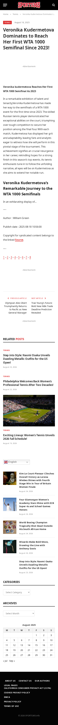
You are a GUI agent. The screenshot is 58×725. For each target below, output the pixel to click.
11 (7, 645)
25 (7, 655)
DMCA (7, 697)
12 (14, 645)
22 (36, 650)
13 (21, 645)
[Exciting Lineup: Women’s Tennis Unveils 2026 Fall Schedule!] (29, 410)
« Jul (5, 660)
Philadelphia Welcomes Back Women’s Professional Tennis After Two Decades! (28, 383)
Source (19, 239)
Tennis (7, 22)
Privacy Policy (12, 701)
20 (21, 650)
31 (51, 655)
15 (36, 645)
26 (14, 655)
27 (21, 655)
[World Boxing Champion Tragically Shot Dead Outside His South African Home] (9, 527)
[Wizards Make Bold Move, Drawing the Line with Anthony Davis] (9, 546)
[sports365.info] (28, 5)
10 (51, 640)
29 (36, 655)
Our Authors (42, 681)
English (12, 462)
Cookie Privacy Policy (17, 692)
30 (44, 655)
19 (14, 650)
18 (7, 650)
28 (29, 655)
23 (44, 650)
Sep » (12, 660)
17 (51, 645)
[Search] (53, 5)
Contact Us (25, 681)
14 (29, 645)
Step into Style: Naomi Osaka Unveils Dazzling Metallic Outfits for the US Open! (26, 358)
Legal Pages (11, 685)
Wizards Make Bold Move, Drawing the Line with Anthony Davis (33, 545)
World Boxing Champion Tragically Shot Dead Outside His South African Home (36, 526)
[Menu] (5, 5)
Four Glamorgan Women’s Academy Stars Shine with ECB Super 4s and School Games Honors (36, 504)
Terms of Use (11, 706)
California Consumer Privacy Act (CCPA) (27, 688)
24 (51, 650)
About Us (10, 681)
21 (29, 650)
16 (44, 645)
